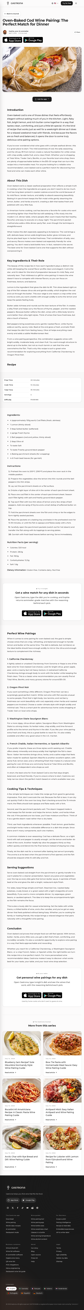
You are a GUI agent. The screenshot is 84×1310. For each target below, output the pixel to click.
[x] (13, 1208)
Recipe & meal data (63, 1226)
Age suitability (61, 1255)
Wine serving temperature (41, 1236)
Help (33, 1261)
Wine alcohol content (39, 1239)
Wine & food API (12, 1248)
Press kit (34, 1258)
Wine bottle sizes (37, 1226)
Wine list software (13, 1251)
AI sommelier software (14, 1255)
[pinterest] (37, 1208)
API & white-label (62, 1232)
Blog (32, 1251)
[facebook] (17, 1208)
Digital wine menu (13, 1258)
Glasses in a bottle (38, 1232)
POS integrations (12, 1265)
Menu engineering (13, 1268)
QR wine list (10, 1261)
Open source (36, 1255)
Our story (34, 1248)
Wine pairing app (37, 1222)
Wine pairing (11, 1222)
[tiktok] (22, 1208)
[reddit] (32, 1208)
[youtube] (27, 1208)
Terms (58, 1248)
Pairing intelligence (63, 1222)
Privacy (59, 1251)
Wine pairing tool (37, 1219)
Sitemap (59, 1261)
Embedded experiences (65, 1229)
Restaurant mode (12, 1232)
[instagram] (8, 1208)
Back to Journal (13, 14)
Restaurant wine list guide (15, 1271)
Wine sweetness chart (39, 1229)
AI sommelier (11, 1229)
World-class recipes (13, 1226)
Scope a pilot (61, 1219)
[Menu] (76, 3)
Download (10, 1219)
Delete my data (62, 1258)
